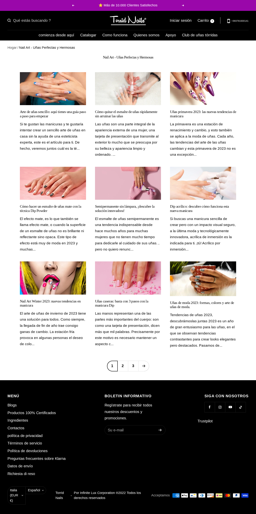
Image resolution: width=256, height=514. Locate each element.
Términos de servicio (24, 443)
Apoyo (170, 35)
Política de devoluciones (27, 451)
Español (34, 490)
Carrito (205, 20)
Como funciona (114, 35)
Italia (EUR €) (14, 495)
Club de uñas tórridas (200, 35)
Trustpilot (205, 421)
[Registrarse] (160, 430)
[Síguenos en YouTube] (230, 407)
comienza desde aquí (56, 35)
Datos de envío (20, 466)
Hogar (12, 47)
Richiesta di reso (21, 474)
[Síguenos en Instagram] (220, 407)
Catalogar (88, 35)
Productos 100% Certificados (31, 413)
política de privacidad (25, 436)
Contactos (15, 428)
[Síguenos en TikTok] (240, 407)
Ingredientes (17, 420)
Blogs (12, 405)
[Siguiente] (143, 366)
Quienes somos (146, 35)
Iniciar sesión (181, 20)
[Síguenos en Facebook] (209, 407)
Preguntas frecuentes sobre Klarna (36, 458)
